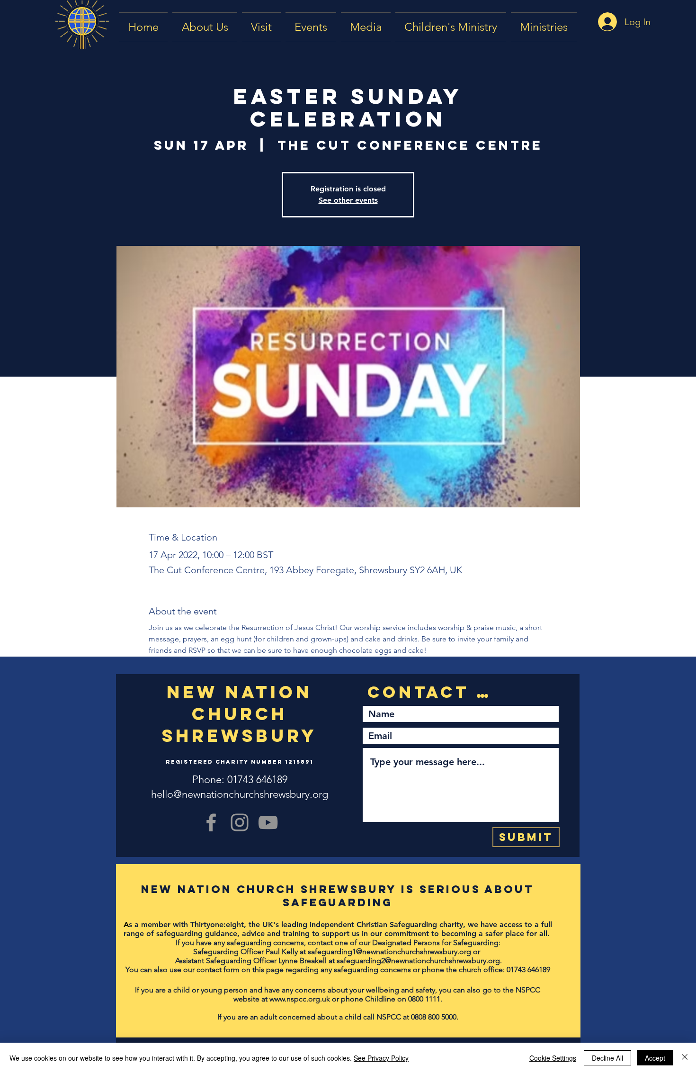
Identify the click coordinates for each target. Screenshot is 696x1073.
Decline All (607, 1058)
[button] (366, 26)
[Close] (684, 1057)
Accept (655, 1058)
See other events (348, 200)
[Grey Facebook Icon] (211, 822)
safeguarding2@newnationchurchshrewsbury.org (418, 960)
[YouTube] (268, 822)
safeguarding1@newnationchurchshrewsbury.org (389, 951)
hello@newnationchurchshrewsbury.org (239, 794)
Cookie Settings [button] (552, 1058)
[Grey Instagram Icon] (239, 822)
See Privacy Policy (381, 1058)
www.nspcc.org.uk (299, 998)
